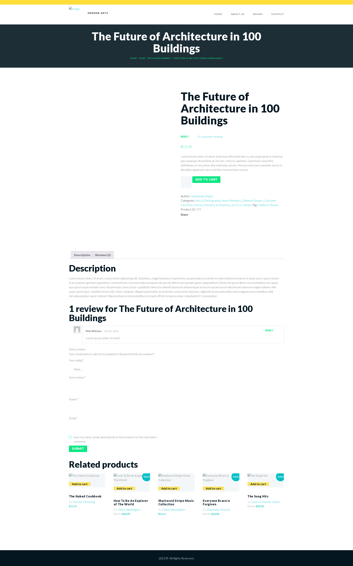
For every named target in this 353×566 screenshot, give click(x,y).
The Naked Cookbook (85, 496)
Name (74, 399)
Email (73, 418)
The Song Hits (258, 496)
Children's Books (252, 200)
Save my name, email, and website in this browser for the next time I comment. (115, 439)
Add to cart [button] (80, 484)
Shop (142, 58)
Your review (77, 377)
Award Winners (231, 200)
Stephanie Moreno (218, 509)
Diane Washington (129, 509)
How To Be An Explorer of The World (131, 502)
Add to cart (206, 179)
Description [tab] (82, 255)
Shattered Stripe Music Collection (176, 502)
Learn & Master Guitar (266, 501)
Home (133, 58)
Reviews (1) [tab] (103, 255)
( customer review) (210, 136)
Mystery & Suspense (217, 205)
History (198, 205)
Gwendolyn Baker (202, 196)
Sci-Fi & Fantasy (242, 205)
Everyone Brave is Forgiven (216, 502)
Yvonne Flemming (84, 501)
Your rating (76, 360)
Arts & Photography (159, 58)
